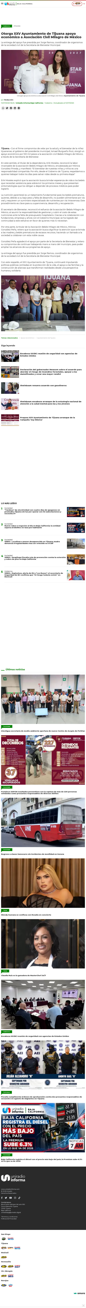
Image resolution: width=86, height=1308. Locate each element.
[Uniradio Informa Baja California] (18, 3)
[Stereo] (4, 1266)
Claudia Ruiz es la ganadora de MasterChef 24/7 (23, 975)
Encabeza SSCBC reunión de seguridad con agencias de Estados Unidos (35, 1036)
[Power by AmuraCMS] (79, 1293)
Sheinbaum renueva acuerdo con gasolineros (43, 385)
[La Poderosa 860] (10, 1248)
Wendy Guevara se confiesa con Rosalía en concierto (26, 915)
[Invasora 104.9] (4, 1257)
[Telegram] (19, 108)
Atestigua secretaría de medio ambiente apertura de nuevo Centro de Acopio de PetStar (43, 731)
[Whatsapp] (3, 108)
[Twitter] (7, 108)
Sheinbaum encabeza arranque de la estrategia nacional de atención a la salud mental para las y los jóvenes (50, 403)
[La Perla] (10, 1285)
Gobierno (6, 26)
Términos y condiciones (9, 1217)
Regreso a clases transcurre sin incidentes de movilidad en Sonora (32, 854)
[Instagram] (15, 1197)
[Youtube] (10, 1197)
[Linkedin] (15, 108)
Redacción (8, 100)
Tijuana (17, 26)
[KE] (4, 1285)
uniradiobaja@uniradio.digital (11, 1212)
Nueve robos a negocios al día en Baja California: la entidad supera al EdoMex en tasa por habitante (32, 527)
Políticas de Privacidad (8, 1219)
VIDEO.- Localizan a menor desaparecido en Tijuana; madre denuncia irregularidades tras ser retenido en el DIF (32, 542)
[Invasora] (4, 1239)
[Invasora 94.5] (4, 1248)
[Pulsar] (10, 1239)
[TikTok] (19, 1197)
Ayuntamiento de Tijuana (46, 338)
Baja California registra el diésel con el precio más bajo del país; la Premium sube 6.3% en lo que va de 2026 (41, 1160)
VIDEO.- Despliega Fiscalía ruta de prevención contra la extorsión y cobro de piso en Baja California (35, 558)
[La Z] (17, 1266)
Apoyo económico (27, 338)
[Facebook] (11, 108)
